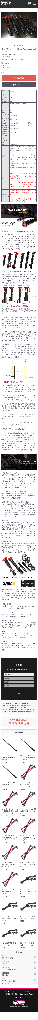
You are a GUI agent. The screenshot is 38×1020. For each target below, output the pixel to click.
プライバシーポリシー (25, 991)
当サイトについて (11, 991)
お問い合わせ (28, 994)
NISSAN (12, 67)
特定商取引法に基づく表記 (14, 994)
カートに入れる (19, 78)
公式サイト (19, 997)
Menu (35, 2)
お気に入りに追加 (19, 85)
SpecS (3, 65)
